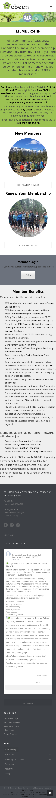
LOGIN (28, 275)
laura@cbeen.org (11, 515)
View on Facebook (42, 675)
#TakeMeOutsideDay (15, 601)
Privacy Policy (28, 790)
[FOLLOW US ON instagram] (18, 525)
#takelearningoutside (14, 614)
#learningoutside (13, 609)
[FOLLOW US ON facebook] (6, 525)
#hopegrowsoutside (14, 604)
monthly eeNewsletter (41, 451)
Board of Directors (46, 407)
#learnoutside (11, 612)
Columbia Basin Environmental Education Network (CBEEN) (26, 556)
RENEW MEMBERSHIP (28, 245)
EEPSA (38, 320)
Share (38, 682)
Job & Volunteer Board (29, 444)
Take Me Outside (40, 563)
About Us (9, 769)
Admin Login (9, 535)
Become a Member (12, 722)
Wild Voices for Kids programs (37, 365)
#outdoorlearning (13, 606)
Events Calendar (10, 734)
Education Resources (28, 447)
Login (8, 773)
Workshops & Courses (14, 759)
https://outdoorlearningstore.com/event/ (25, 313)
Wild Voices (9, 754)
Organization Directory (29, 441)
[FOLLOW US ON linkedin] (12, 525)
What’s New (9, 730)
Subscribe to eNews (12, 726)
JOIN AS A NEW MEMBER (28, 185)
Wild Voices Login (11, 718)
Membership (11, 749)
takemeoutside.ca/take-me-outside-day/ (22, 598)
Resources (9, 764)
